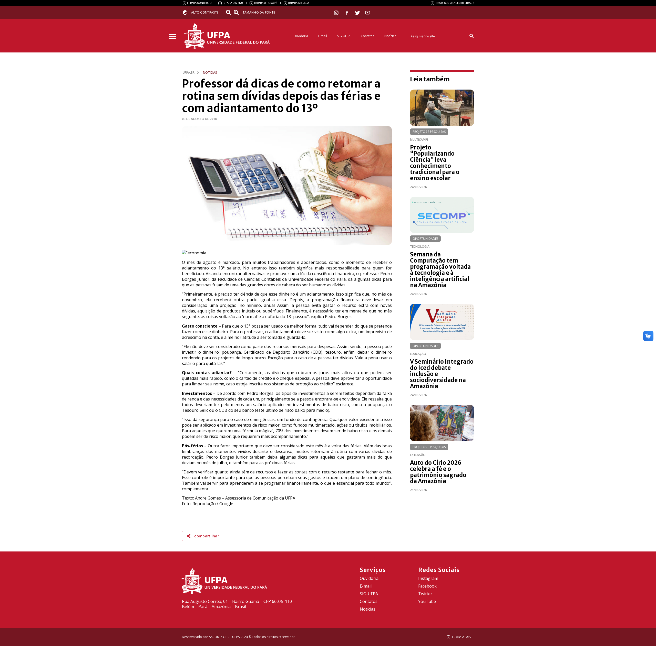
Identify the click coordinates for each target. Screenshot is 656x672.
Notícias (390, 36)
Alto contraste (204, 12)
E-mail (322, 36)
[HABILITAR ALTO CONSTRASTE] (186, 12)
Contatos (367, 36)
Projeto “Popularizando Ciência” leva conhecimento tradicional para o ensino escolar (434, 163)
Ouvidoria (300, 36)
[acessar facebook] (347, 12)
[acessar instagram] (337, 12)
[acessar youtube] (368, 13)
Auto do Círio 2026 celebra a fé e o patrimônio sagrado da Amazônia (438, 472)
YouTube (427, 601)
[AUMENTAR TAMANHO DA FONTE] (238, 12)
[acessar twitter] (357, 13)
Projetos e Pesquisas (429, 131)
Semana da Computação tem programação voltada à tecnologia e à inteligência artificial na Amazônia (440, 270)
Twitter (425, 594)
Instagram (428, 578)
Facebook (427, 586)
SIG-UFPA (344, 36)
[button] (172, 36)
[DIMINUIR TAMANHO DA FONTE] (229, 12)
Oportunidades (425, 238)
